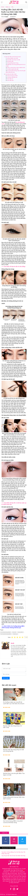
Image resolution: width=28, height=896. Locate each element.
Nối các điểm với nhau (12, 58)
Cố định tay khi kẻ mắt (12, 69)
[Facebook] (11, 889)
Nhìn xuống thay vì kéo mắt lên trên (16, 67)
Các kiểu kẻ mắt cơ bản (11, 74)
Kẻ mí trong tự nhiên (12, 75)
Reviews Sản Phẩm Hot (8, 847)
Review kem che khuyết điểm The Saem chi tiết (14, 774)
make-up (15, 634)
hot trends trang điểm (6, 634)
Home (2, 7)
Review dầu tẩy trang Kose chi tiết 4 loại (12, 726)
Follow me (4, 833)
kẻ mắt (14, 632)
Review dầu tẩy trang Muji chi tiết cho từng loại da (13, 750)
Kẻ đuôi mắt (10, 61)
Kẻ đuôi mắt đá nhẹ (12, 77)
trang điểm (20, 632)
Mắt (12, 7)
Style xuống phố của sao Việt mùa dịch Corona (13, 798)
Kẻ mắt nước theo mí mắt (13, 59)
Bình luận (5, 678)
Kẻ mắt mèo (11, 80)
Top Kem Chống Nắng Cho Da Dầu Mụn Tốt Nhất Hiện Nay (13, 852)
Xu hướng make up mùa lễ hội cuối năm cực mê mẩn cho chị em (13, 702)
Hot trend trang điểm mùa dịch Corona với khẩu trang (13, 821)
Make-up (8, 7)
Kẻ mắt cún (10, 78)
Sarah (12, 643)
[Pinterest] (17, 889)
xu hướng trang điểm (6, 632)
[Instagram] (14, 889)
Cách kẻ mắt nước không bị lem (13, 56)
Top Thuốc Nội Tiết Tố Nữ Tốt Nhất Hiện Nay (13, 855)
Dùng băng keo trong (12, 63)
